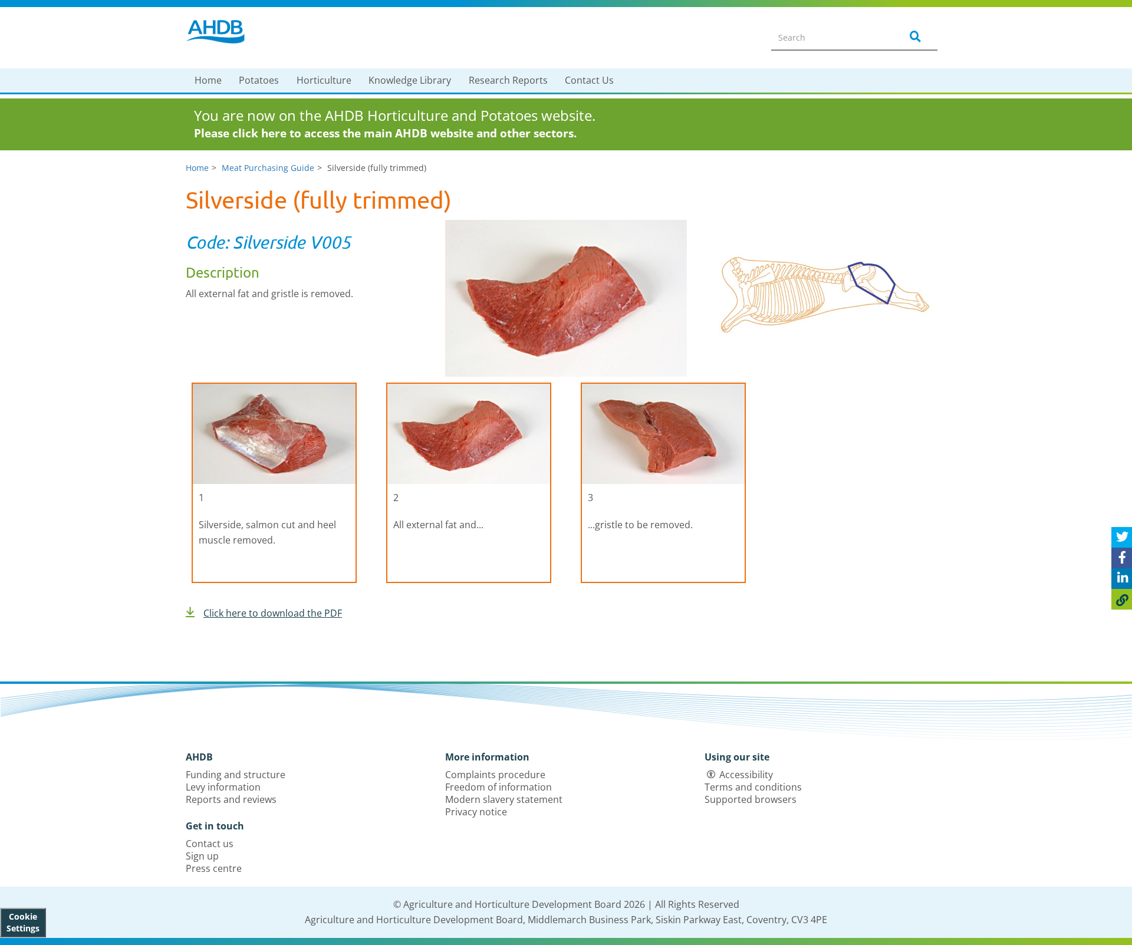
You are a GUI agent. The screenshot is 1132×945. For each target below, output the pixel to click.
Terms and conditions (753, 787)
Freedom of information (498, 787)
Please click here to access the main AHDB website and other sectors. (385, 133)
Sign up (202, 855)
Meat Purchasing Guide (268, 167)
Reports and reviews (231, 799)
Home (208, 80)
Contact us (209, 843)
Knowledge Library (409, 80)
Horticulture (324, 80)
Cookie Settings (23, 922)
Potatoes (259, 80)
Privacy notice (476, 811)
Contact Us (589, 80)
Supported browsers (751, 799)
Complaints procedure (495, 774)
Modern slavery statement (503, 799)
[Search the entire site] (913, 37)
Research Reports (508, 80)
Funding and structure (235, 774)
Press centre (214, 868)
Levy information (223, 787)
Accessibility (746, 774)
